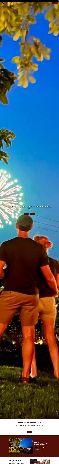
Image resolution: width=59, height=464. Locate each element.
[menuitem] (17, 3)
